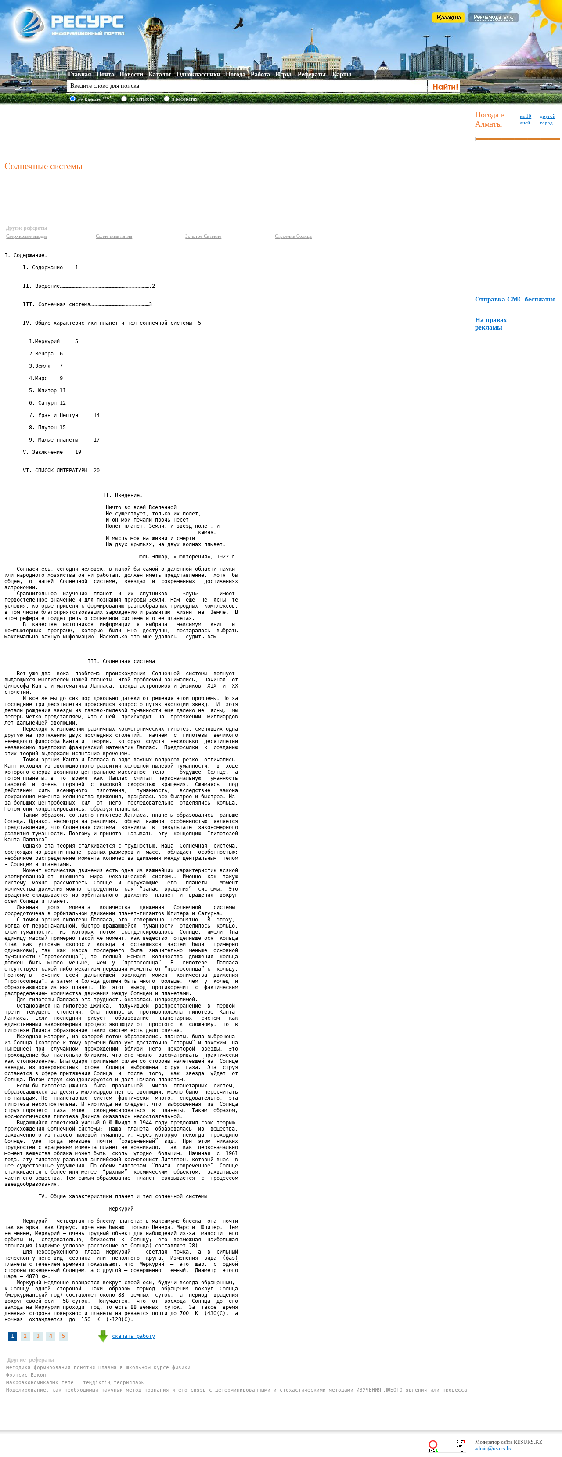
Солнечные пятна (114, 236)
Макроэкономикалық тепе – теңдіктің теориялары (75, 1382)
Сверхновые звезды (26, 236)
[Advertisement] (238, 131)
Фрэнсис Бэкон (26, 1375)
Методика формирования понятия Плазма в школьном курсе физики (98, 1367)
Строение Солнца (293, 236)
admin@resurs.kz (493, 1449)
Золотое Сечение (203, 236)
